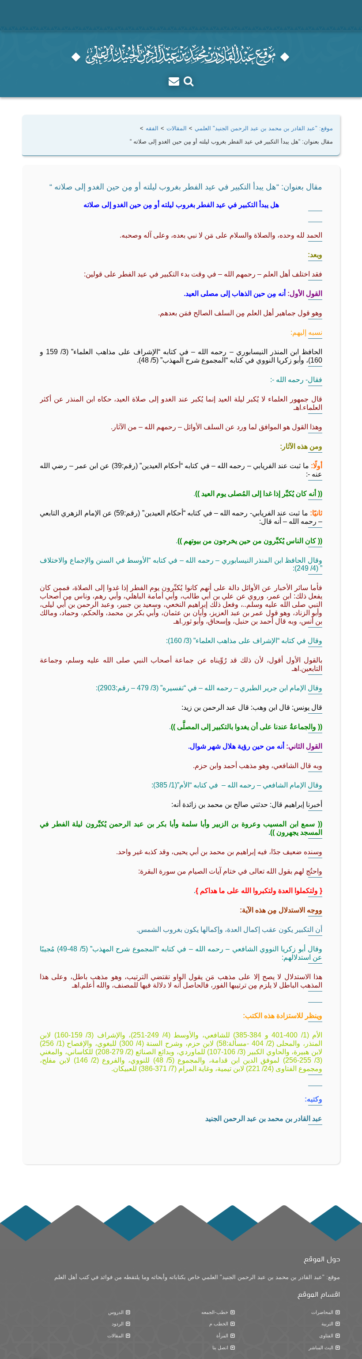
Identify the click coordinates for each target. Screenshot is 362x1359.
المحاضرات (322, 1312)
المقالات (115, 1335)
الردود (118, 1323)
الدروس (116, 1312)
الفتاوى (326, 1335)
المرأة (222, 1335)
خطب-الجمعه (214, 1312)
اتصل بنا (220, 1347)
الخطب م (218, 1323)
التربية (327, 1323)
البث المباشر (321, 1347)
